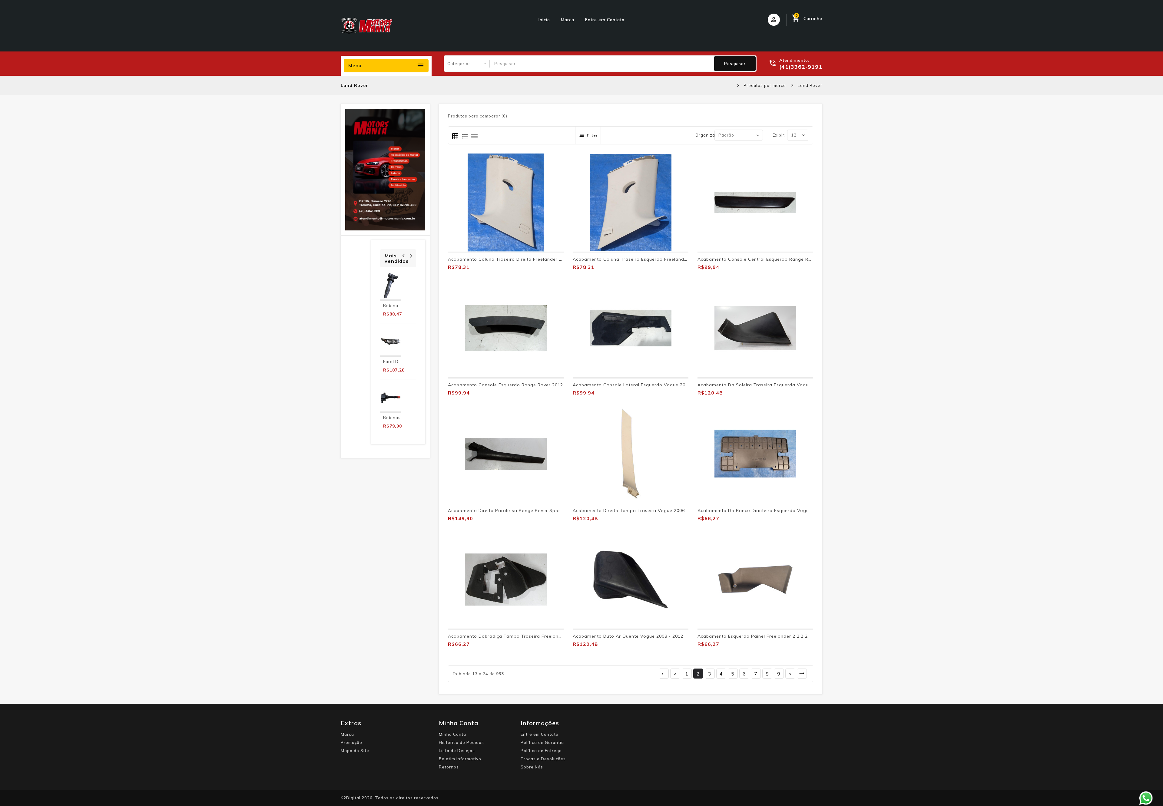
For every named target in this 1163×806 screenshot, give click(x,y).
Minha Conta (452, 734)
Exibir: (779, 135)
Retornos (449, 767)
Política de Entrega (541, 750)
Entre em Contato (605, 19)
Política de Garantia (542, 742)
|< (664, 674)
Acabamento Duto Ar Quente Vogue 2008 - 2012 (628, 636)
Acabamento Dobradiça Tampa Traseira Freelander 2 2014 (515, 636)
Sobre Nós (532, 767)
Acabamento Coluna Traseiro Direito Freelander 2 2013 (511, 259)
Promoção (351, 742)
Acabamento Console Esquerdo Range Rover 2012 (505, 385)
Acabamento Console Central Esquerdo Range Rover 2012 (764, 259)
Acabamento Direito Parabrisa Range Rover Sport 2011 (511, 510)
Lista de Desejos (457, 750)
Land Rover (810, 85)
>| (802, 674)
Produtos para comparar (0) (477, 116)
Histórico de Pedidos (461, 742)
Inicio (544, 19)
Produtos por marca (765, 85)
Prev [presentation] (403, 255)
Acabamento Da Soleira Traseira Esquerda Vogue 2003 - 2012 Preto (775, 385)
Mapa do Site (355, 750)
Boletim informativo (460, 758)
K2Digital (350, 797)
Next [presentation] (411, 255)
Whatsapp (1146, 798)
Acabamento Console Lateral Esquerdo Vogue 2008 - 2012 (640, 385)
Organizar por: (711, 135)
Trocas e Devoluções (543, 758)
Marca (567, 19)
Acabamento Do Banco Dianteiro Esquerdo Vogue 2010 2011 (767, 510)
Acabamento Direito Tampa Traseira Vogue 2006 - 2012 (637, 510)
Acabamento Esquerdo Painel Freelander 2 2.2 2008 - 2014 (764, 636)
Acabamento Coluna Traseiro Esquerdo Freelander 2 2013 (639, 259)
